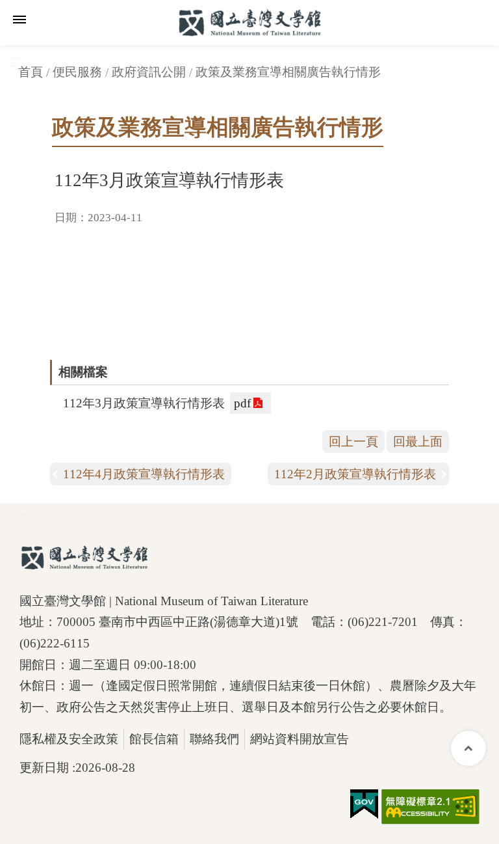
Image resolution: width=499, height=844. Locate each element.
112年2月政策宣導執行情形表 (355, 474)
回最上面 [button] (417, 441)
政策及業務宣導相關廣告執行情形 (288, 72)
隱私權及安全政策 (68, 739)
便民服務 (77, 72)
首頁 (30, 72)
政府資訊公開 (149, 72)
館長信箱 (154, 739)
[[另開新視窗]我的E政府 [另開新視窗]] (364, 804)
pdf (242, 403)
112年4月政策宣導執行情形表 (144, 474)
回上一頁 (353, 441)
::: (24, 516)
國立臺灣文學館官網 (249, 23)
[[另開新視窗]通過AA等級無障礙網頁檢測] (430, 806)
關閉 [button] (19, 19)
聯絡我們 (214, 739)
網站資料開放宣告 (299, 739)
